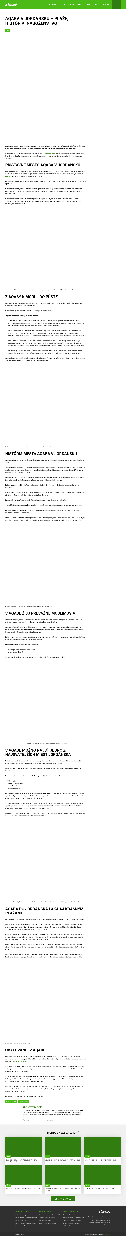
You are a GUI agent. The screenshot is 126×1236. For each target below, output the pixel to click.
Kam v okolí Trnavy (20, 1220)
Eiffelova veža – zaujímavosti (70, 1225)
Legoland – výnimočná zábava (47, 1217)
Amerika (80, 4)
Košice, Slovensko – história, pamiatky (25, 1223)
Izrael (14, 472)
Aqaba (7, 176)
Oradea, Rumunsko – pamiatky (71, 1223)
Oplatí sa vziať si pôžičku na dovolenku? (73, 1215)
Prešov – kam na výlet (21, 1215)
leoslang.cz (108, 1234)
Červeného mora (50, 154)
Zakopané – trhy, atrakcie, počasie (72, 1220)
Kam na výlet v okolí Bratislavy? (23, 1225)
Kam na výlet (11, 1101)
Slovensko (52, 4)
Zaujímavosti (24, 1101)
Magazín (105, 4)
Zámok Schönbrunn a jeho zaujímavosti (73, 1217)
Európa (71, 4)
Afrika (96, 4)
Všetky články (63, 1199)
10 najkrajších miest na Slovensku (48, 1223)
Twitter (26, 1120)
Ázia (88, 4)
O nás (22, 1234)
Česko (62, 4)
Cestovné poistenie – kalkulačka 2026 (49, 1215)
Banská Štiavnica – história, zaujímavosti (26, 1217)
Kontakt (17, 1234)
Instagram (50, 1120)
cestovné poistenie (19, 1061)
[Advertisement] (45, 46)
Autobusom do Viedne (45, 1220)
